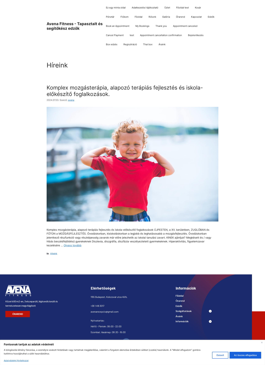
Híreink (53, 253)
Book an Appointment (117, 26)
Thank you (161, 26)
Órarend (180, 16)
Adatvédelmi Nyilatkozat (16, 360)
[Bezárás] (262, 342)
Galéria (166, 16)
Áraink (162, 44)
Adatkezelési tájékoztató (145, 7)
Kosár (198, 7)
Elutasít (220, 355)
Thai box (147, 44)
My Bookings (142, 26)
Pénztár (110, 16)
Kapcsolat (196, 16)
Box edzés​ (111, 44)
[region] (132, 352)
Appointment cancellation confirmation (161, 35)
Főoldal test (182, 7)
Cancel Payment (115, 35)
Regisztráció (130, 44)
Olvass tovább (72, 245)
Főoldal (138, 16)
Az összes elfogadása (245, 355)
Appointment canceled (185, 26)
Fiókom (125, 16)
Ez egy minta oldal (116, 7)
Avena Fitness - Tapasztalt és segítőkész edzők (75, 26)
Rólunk (152, 16)
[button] (195, 311)
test (132, 35)
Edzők (211, 16)
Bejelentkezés (196, 35)
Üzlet (167, 7)
